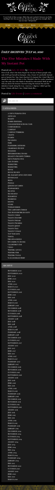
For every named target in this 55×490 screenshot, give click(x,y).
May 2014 (11, 450)
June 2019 (12, 295)
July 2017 (11, 348)
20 (17, 70)
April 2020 (12, 284)
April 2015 (12, 420)
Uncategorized (15, 239)
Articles (12, 116)
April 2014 (12, 452)
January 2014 (13, 460)
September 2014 (15, 439)
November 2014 (14, 434)
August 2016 (13, 378)
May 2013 (11, 463)
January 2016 (13, 396)
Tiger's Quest (14, 226)
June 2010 (12, 474)
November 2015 (14, 402)
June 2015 (12, 415)
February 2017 (14, 361)
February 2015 (14, 426)
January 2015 (13, 428)
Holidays (12, 151)
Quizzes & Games (15, 185)
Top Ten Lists (14, 234)
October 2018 (14, 313)
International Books (17, 153)
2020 (22, 70)
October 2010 (14, 468)
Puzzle (11, 183)
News (10, 180)
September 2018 (15, 316)
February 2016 (14, 394)
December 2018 (14, 308)
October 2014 (14, 436)
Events (11, 137)
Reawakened (13, 188)
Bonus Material (15, 121)
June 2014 (12, 447)
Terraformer (14, 207)
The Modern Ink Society (19, 212)
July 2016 (11, 380)
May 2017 (11, 353)
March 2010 (13, 479)
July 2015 (11, 412)
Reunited (12, 199)
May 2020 (11, 281)
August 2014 (13, 442)
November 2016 (14, 369)
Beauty (11, 119)
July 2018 (11, 321)
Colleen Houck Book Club (20, 124)
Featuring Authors (16, 145)
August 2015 (13, 410)
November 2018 (14, 311)
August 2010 (13, 471)
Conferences (14, 127)
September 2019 (15, 292)
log (33, 25)
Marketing (12, 164)
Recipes (11, 191)
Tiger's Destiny (15, 218)
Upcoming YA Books (16, 242)
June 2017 (12, 351)
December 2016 (14, 367)
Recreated (13, 193)
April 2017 (12, 356)
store (10, 204)
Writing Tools (14, 255)
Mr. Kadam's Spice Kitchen (20, 175)
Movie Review (14, 172)
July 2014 (11, 444)
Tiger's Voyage (14, 231)
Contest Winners (16, 132)
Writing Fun (13, 252)
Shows (11, 202)
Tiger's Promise (15, 223)
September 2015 (15, 407)
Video (10, 247)
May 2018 (11, 324)
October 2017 (14, 340)
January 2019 (13, 305)
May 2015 (11, 418)
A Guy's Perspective (17, 113)
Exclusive (12, 140)
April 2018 (12, 327)
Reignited (12, 196)
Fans (10, 143)
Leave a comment (33, 93)
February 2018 (14, 332)
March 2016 (13, 391)
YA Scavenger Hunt (16, 258)
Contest (12, 129)
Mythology (13, 177)
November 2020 (15, 271)
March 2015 (12, 423)
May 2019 (11, 297)
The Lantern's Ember (17, 210)
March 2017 (12, 359)
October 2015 (13, 404)
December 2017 (14, 337)
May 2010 (11, 476)
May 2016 (11, 386)
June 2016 (12, 383)
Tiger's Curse (14, 215)
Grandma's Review (16, 148)
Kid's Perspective (16, 159)
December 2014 (14, 431)
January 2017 (13, 364)
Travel (11, 236)
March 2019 (13, 303)
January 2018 (13, 335)
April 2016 (12, 388)
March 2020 (13, 287)
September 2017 (15, 343)
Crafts (11, 135)
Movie (10, 169)
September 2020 (15, 273)
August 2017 (13, 345)
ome (7, 25)
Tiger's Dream (14, 220)
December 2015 (14, 399)
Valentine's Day (15, 244)
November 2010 (14, 466)
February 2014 (14, 458)
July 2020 (12, 276)
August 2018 (13, 319)
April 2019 (12, 300)
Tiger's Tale (13, 228)
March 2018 (13, 329)
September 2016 (15, 375)
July (14, 70)
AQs (21, 25)
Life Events (17, 93)
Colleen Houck (35, 70)
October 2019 (14, 289)
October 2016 (14, 372)
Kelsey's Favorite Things (19, 156)
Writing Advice (15, 250)
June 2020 (12, 279)
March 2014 (13, 455)
